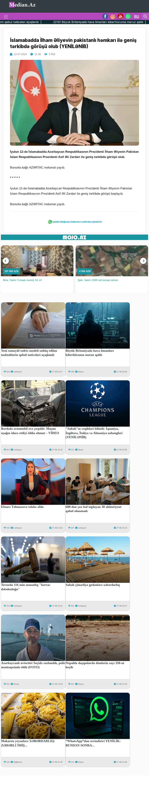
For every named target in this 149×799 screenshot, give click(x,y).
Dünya (81, 372)
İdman (80, 450)
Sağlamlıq (17, 762)
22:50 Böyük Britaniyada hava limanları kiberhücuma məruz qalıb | (62, 22)
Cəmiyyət (17, 372)
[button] (6, 261)
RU (136, 16)
